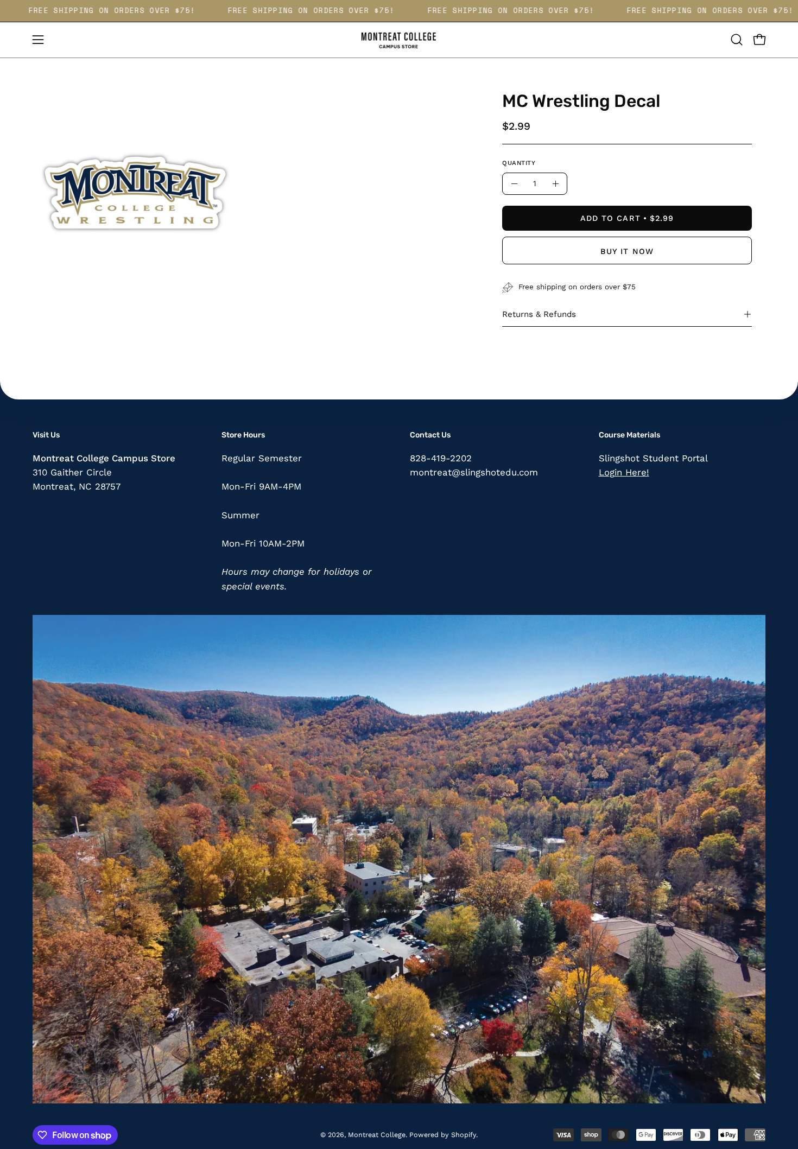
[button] (736, 39)
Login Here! (624, 472)
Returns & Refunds (539, 314)
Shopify (463, 1135)
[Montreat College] (399, 39)
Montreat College (377, 1135)
